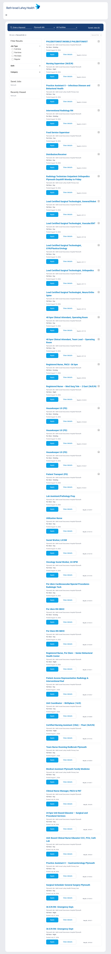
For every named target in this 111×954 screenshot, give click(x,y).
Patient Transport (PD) (57, 474)
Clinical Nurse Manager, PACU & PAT (63, 791)
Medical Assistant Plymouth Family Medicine (68, 769)
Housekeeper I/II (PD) (56, 408)
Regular (17, 59)
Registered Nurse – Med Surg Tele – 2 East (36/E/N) (71, 386)
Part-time (17, 52)
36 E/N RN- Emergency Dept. (60, 907)
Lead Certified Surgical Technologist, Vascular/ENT (70, 223)
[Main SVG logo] (23, 5)
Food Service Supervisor (57, 132)
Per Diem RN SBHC (55, 631)
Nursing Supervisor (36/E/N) (59, 63)
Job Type (14, 46)
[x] (25, 35)
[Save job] (98, 41)
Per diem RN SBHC (55, 609)
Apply (52, 54)
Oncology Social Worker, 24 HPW (62, 562)
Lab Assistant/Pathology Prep (60, 496)
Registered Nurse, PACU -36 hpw (62, 364)
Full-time (17, 49)
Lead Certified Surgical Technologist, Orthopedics (70, 270)
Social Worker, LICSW (56, 540)
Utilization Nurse (54, 518)
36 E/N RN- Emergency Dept (59, 929)
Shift (12, 66)
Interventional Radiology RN (59, 110)
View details (67, 54)
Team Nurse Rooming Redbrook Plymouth (66, 747)
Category (14, 72)
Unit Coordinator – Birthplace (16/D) (63, 703)
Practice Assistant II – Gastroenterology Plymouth (70, 863)
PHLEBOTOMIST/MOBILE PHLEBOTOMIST (67, 41)
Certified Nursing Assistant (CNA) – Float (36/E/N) (70, 725)
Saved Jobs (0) (94, 28)
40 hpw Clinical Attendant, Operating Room (67, 317)
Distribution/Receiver (56, 154)
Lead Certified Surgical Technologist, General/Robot (71, 201)
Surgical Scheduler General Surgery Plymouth (68, 885)
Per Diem (17, 56)
